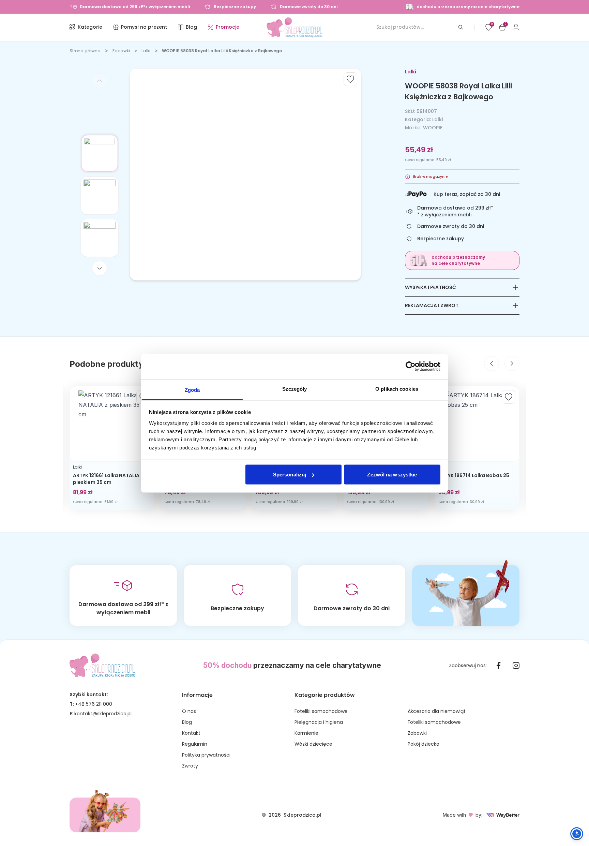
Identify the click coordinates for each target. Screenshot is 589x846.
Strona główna (85, 51)
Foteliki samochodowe (321, 711)
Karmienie (306, 733)
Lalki (145, 51)
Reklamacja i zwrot (431, 305)
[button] (99, 153)
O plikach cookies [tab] (396, 388)
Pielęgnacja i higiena (318, 722)
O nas (189, 711)
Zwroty (190, 765)
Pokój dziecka (423, 744)
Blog (187, 722)
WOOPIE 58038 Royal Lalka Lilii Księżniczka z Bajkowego (222, 51)
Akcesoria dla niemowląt (437, 711)
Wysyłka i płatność (430, 287)
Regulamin (194, 744)
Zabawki (121, 51)
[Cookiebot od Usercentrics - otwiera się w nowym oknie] (410, 366)
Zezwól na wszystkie (392, 474)
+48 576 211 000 (93, 704)
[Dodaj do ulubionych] (350, 79)
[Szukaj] (460, 27)
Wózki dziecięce (313, 744)
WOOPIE (432, 127)
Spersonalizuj (289, 474)
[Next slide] (99, 268)
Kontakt (191, 733)
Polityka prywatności (206, 754)
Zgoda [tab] (192, 389)
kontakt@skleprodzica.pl (103, 713)
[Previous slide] (99, 80)
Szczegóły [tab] (294, 388)
